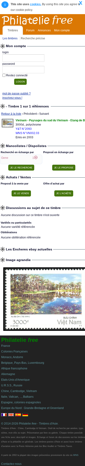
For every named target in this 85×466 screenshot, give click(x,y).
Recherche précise (33, 38)
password (8, 63)
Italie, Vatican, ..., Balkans (17, 396)
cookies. (35, 4)
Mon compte (62, 30)
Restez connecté (17, 75)
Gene (4, 157)
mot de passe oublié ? (16, 93)
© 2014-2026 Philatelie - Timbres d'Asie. (30, 423)
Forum (30, 30)
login (5, 52)
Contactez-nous (11, 464)
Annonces (44, 30)
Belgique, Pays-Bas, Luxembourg (22, 362)
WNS (75, 455)
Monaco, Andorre (12, 357)
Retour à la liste (11, 113)
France (5, 345)
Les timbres (10, 38)
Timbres (13, 30)
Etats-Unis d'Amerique (15, 379)
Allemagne (8, 374)
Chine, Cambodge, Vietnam (19, 391)
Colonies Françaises (14, 351)
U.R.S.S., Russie (11, 385)
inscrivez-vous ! (12, 97)
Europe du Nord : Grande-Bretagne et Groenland (32, 408)
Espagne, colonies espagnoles (21, 402)
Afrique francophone (14, 368)
